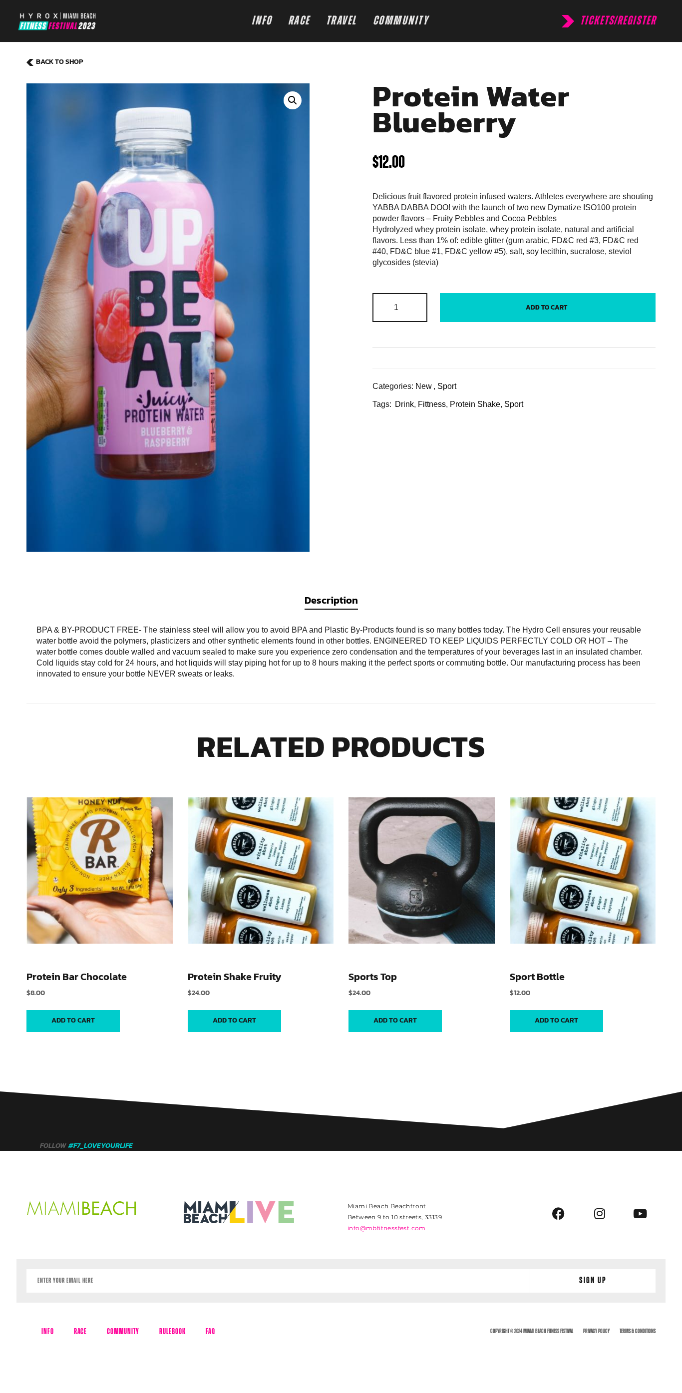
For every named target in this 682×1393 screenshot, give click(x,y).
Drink (404, 404)
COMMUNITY (401, 20)
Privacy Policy (596, 1331)
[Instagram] (599, 1213)
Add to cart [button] (73, 1020)
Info (47, 1332)
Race (80, 1332)
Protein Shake (475, 404)
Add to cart (546, 307)
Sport (446, 386)
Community (123, 1332)
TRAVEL (341, 20)
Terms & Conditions (638, 1331)
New (423, 386)
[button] (293, 100)
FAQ (211, 1332)
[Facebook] (558, 1213)
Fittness (432, 404)
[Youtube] (640, 1213)
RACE (299, 20)
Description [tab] (331, 600)
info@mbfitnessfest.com (386, 1228)
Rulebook (172, 1332)
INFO (262, 20)
